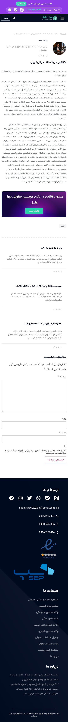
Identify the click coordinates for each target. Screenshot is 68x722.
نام (64, 419)
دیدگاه (62, 377)
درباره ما (52, 666)
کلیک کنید (21, 4)
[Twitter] (29, 498)
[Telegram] (11, 498)
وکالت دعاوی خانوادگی (47, 612)
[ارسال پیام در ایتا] (21, 10)
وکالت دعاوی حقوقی (48, 643)
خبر (62, 226)
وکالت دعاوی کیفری (48, 631)
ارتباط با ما (51, 490)
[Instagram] (20, 498)
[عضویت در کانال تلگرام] (9, 10)
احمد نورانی (42, 40)
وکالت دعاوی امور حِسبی (46, 625)
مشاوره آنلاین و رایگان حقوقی (43, 599)
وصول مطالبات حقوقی (47, 637)
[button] (34, 10)
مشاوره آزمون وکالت (48, 650)
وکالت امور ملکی (50, 618)
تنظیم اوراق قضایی (49, 606)
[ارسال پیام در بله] (16, 10)
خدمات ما (51, 591)
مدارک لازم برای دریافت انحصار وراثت (43, 323)
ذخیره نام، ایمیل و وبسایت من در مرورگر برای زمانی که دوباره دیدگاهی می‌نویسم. (35, 451)
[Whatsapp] (38, 498)
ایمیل (62, 433)
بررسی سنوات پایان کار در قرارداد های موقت (39, 285)
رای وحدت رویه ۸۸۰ (51, 248)
